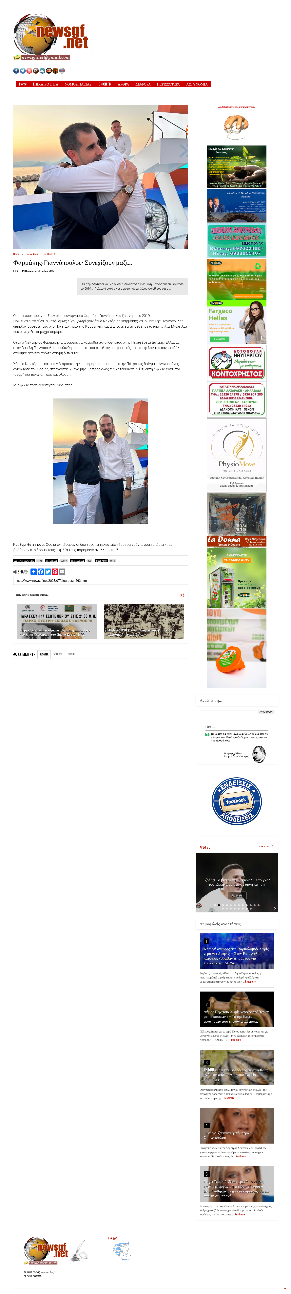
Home (23, 84)
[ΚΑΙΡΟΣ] (42, 72)
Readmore (237, 895)
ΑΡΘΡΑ (123, 84)
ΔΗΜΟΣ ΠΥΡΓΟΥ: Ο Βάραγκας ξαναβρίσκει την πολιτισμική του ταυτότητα (140, 632)
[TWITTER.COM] (23, 72)
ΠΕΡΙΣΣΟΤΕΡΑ (168, 84)
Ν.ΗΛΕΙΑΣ (50, 254)
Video (205, 847)
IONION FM (104, 84)
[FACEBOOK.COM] (16, 72)
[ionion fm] (55, 72)
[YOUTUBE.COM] (29, 72)
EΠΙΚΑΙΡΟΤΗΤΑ (45, 84)
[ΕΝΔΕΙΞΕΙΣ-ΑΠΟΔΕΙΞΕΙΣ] (49, 72)
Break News (32, 254)
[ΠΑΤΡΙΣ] (62, 72)
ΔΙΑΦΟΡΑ (143, 84)
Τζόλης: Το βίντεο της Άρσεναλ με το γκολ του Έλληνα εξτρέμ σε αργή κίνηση (236, 881)
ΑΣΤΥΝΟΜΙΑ (197, 84)
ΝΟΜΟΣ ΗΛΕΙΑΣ (78, 84)
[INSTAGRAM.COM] (36, 72)
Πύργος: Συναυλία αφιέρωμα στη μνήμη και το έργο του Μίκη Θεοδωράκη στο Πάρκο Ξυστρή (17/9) (55, 632)
